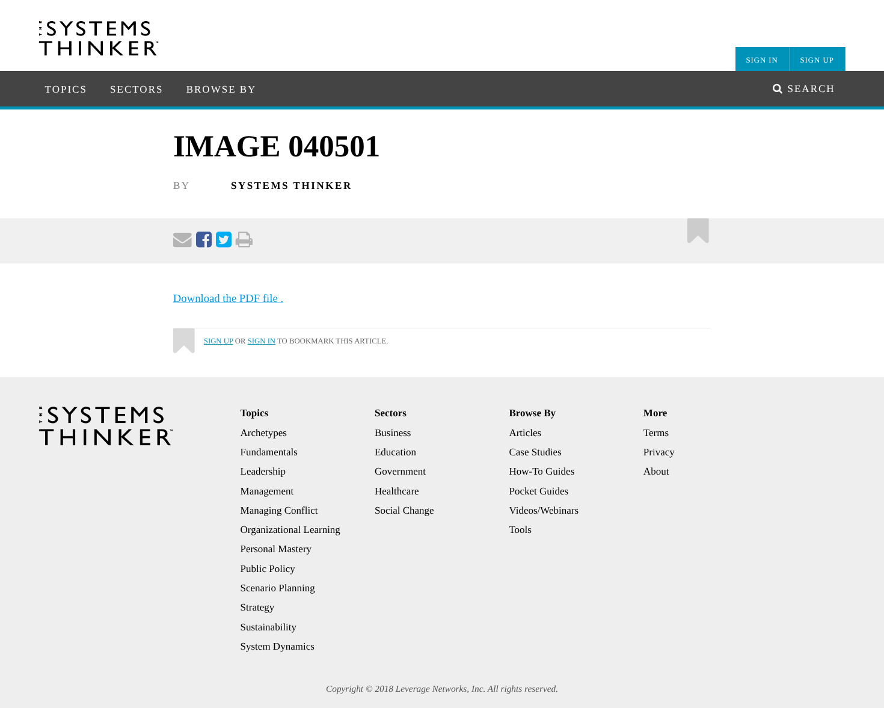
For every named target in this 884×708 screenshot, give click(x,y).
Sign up (218, 341)
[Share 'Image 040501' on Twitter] (224, 242)
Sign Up (817, 60)
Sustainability (269, 627)
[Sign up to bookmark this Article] (698, 227)
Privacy (659, 452)
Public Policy (268, 568)
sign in (261, 341)
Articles (525, 433)
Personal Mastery (276, 549)
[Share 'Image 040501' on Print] (244, 242)
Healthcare (397, 491)
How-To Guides (541, 471)
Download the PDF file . (228, 298)
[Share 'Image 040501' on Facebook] (204, 242)
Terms (656, 433)
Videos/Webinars (544, 510)
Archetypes (264, 433)
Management (267, 491)
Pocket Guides (538, 491)
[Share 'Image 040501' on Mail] (182, 242)
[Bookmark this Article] (183, 335)
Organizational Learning (290, 529)
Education (395, 452)
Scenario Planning (278, 588)
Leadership (263, 471)
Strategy (258, 607)
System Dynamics (278, 646)
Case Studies (535, 452)
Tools (520, 529)
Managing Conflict (279, 510)
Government (400, 471)
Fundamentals (269, 452)
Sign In (762, 60)
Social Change (404, 510)
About (656, 471)
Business (393, 433)
